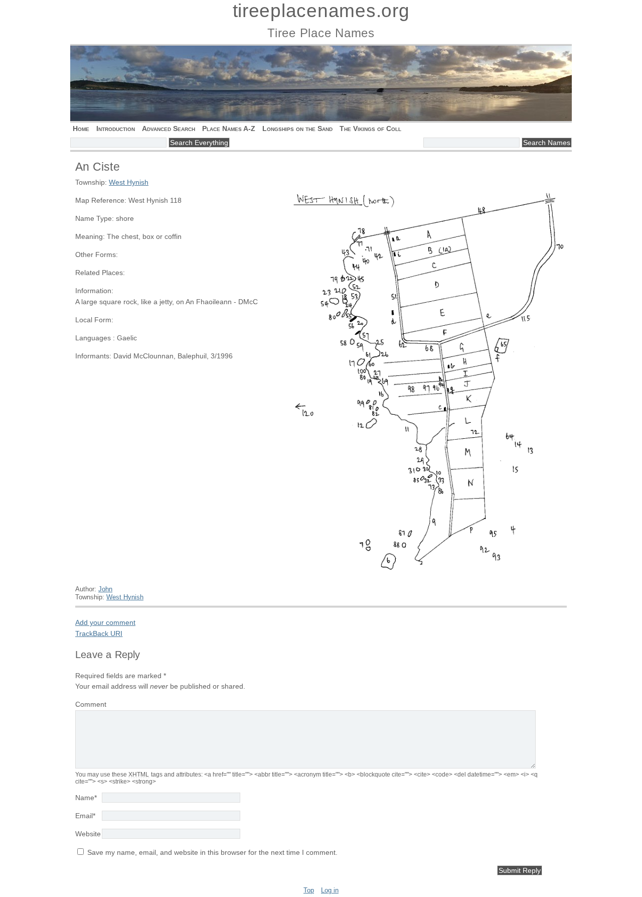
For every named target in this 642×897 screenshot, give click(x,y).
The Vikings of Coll (370, 128)
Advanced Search (168, 128)
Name (86, 798)
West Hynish (128, 182)
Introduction (115, 128)
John (105, 589)
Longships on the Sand (297, 128)
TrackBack (98, 633)
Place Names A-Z (228, 128)
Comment (90, 704)
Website (88, 834)
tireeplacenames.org (321, 11)
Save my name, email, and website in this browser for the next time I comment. (212, 852)
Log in (330, 890)
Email (85, 816)
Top (308, 890)
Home (81, 128)
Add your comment (105, 622)
